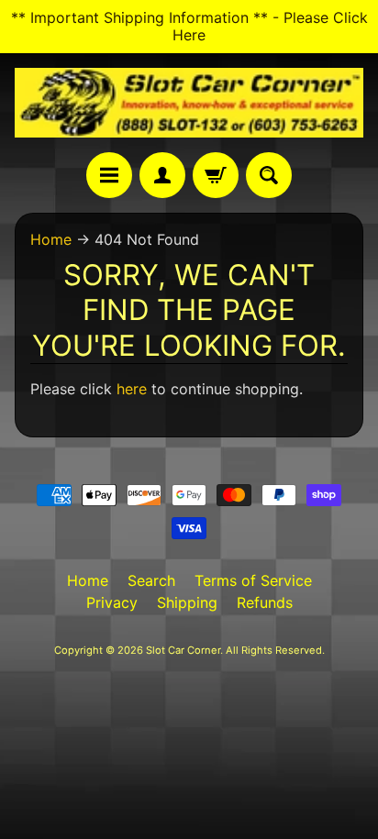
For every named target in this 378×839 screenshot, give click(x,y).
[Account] (162, 175)
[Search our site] (269, 175)
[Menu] (109, 175)
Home (51, 239)
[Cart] (216, 175)
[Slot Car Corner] (189, 103)
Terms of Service (253, 580)
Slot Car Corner (183, 650)
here (132, 389)
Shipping (187, 602)
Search (151, 580)
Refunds (265, 602)
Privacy (112, 602)
